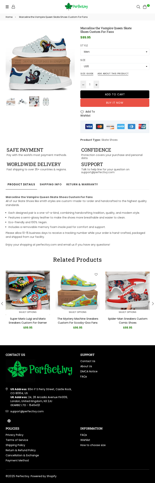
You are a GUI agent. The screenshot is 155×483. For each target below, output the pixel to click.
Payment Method (17, 460)
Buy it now (114, 103)
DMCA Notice (89, 371)
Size (82, 60)
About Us (86, 366)
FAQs (83, 376)
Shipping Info (51, 184)
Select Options (28, 312)
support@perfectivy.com (27, 411)
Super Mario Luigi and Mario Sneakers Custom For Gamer (28, 321)
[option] (40, 60)
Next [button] (70, 61)
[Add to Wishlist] (46, 274)
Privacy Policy (14, 435)
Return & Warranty (82, 184)
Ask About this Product (113, 73)
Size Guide (87, 73)
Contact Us (87, 361)
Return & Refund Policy (21, 450)
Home (9, 17)
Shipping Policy (15, 445)
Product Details (21, 184)
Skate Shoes (110, 140)
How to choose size (93, 445)
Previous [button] (10, 61)
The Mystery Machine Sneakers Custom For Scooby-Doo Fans (77, 321)
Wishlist (85, 440)
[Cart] (144, 7)
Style (84, 45)
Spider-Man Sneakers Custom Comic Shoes (127, 321)
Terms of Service (17, 440)
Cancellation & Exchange (22, 455)
